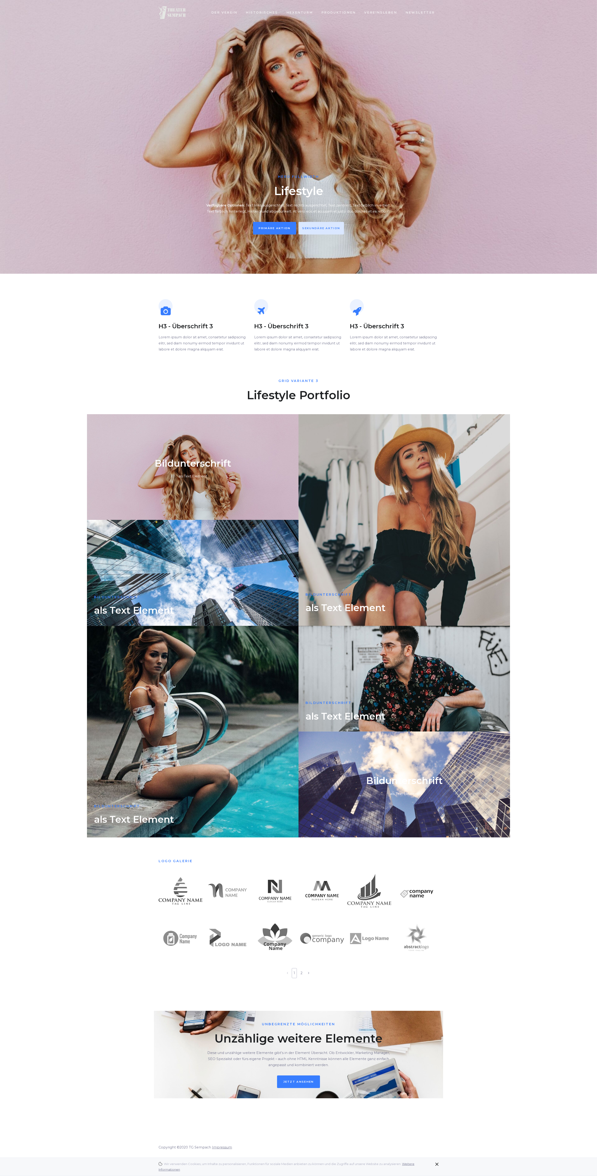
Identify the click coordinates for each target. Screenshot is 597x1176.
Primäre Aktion (274, 228)
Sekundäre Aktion (321, 228)
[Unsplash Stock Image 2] (404, 784)
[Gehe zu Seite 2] (308, 973)
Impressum (222, 1147)
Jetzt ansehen (298, 1081)
